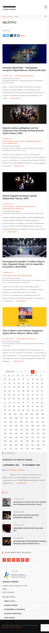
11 (13, 376)
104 (31, 414)
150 (21, 437)
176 (32, 449)
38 (14, 387)
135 (27, 430)
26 (42, 379)
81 (5, 406)
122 (43, 422)
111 (27, 418)
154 (43, 437)
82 (9, 406)
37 (9, 387)
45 (5, 391)
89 (42, 406)
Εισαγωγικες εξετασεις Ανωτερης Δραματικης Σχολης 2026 (26, 516)
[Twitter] (22, 560)
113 (37, 418)
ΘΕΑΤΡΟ (27, 76)
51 (32, 391)
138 (43, 430)
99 (5, 414)
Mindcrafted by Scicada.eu (12, 627)
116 (10, 422)
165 (16, 445)
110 (21, 418)
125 (16, 426)
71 (42, 399)
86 (28, 406)
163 (5, 445)
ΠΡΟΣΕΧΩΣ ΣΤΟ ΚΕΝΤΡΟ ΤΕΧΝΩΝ (17, 460)
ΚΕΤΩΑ (14, 276)
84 (19, 406)
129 (38, 426)
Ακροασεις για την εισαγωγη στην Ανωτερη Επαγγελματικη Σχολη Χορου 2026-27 (30, 503)
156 (10, 441)
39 (19, 387)
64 (9, 399)
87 (32, 406)
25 (37, 379)
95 (28, 410)
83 (14, 406)
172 (10, 449)
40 (23, 387)
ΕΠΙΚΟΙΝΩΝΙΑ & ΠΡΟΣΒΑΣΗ (14, 609)
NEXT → (40, 449)
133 (16, 430)
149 (16, 437)
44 (42, 387)
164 (10, 445)
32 (28, 383)
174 (21, 449)
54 (5, 395)
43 (37, 387)
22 (23, 379)
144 (32, 433)
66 (19, 399)
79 (37, 403)
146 (43, 433)
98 (42, 410)
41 (28, 387)
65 (14, 399)
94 (23, 410)
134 (21, 430)
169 (38, 445)
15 (31, 376)
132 (10, 430)
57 (19, 395)
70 (37, 399)
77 (28, 403)
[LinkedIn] (27, 560)
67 (23, 399)
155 (5, 441)
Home (3, 16)
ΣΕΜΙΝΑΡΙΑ (10, 141)
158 (21, 441)
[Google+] (18, 560)
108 (10, 418)
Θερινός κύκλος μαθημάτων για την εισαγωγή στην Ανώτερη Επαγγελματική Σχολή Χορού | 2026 (22, 130)
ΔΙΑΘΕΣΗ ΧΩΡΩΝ (10, 605)
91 (9, 410)
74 (14, 403)
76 (23, 403)
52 (37, 391)
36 (5, 387)
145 (38, 433)
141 (16, 433)
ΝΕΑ (32, 76)
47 (14, 391)
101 (15, 414)
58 (23, 395)
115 (5, 422)
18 (5, 379)
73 (9, 403)
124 (10, 426)
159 (27, 441)
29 (14, 383)
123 (5, 426)
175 (27, 449)
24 (32, 379)
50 (28, 391)
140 (10, 433)
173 (16, 449)
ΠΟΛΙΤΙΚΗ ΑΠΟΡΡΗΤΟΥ (13, 614)
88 (37, 406)
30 (19, 383)
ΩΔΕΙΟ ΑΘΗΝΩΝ (26, 276)
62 (42, 395)
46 (9, 391)
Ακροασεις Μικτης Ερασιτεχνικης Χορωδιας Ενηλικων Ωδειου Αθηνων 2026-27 (30, 542)
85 (23, 406)
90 (5, 410)
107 (5, 418)
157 (16, 441)
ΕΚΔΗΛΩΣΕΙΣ (19, 76)
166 (21, 445)
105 (37, 414)
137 (38, 430)
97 (37, 410)
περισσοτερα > (15, 98)
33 (32, 383)
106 (42, 414)
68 (28, 399)
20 (14, 379)
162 (43, 441)
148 (10, 437)
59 (28, 395)
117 (16, 422)
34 (37, 383)
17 (41, 376)
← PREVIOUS (9, 372)
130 (43, 426)
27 (5, 383)
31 (23, 383)
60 (32, 395)
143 (27, 433)
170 (43, 445)
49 (23, 391)
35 (42, 383)
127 (27, 426)
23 (28, 379)
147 (5, 437)
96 (32, 410)
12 (18, 376)
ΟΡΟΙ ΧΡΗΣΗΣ (9, 618)
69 (32, 399)
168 (32, 445)
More (23, 36)
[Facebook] (4, 560)
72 (5, 403)
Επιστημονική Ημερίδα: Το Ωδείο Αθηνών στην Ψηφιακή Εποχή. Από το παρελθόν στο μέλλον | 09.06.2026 (23, 264)
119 (26, 422)
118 (21, 422)
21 (19, 379)
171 (5, 449)
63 (5, 399)
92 (14, 410)
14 (27, 376)
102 (21, 414)
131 (5, 430)
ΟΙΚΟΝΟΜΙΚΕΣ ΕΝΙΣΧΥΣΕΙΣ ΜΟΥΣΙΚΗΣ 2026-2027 (28, 529)
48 (19, 391)
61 (37, 395)
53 (42, 391)
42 (32, 387)
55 (9, 395)
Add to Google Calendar (15, 470)
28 (9, 383)
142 (21, 433)
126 (21, 426)
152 (32, 437)
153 (38, 437)
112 (32, 418)
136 (32, 430)
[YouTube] (13, 560)
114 (43, 418)
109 (16, 418)
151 (27, 437)
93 (19, 410)
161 (38, 441)
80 (42, 403)
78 (32, 403)
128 (32, 426)
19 (9, 379)
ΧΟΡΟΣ (16, 141)
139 (5, 433)
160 (32, 441)
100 (10, 414)
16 (36, 376)
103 (26, 414)
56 (14, 395)
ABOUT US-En (9, 601)
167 (27, 445)
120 (32, 422)
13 (22, 376)
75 (19, 403)
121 (37, 422)
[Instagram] (9, 560)
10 (8, 376)
